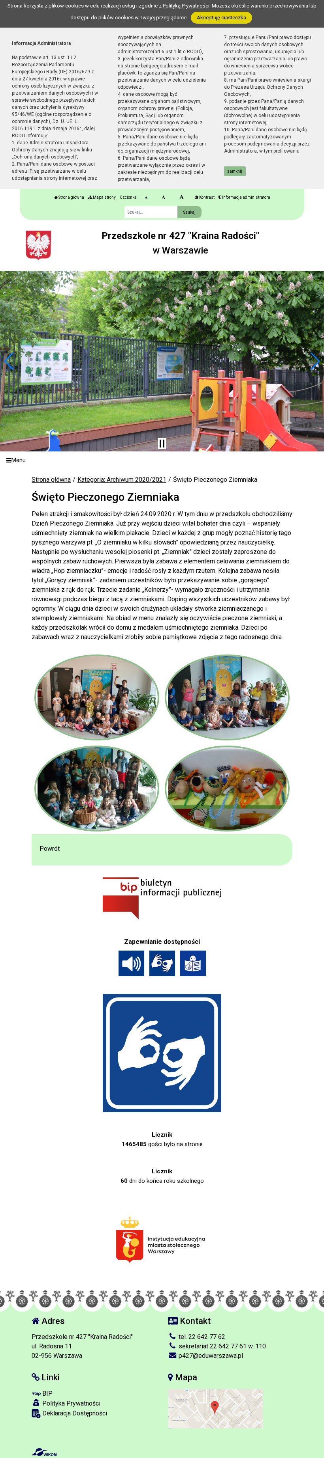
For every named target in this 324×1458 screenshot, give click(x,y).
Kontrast (206, 197)
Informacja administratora (245, 197)
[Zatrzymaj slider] (162, 443)
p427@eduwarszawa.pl (210, 1355)
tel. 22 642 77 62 (201, 1337)
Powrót (50, 848)
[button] (9, 361)
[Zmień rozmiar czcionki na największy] (181, 197)
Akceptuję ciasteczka (221, 18)
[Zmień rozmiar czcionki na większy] (163, 197)
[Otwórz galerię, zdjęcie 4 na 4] (227, 788)
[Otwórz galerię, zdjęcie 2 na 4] (227, 697)
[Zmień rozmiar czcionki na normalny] (146, 197)
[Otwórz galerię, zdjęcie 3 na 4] (97, 788)
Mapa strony (104, 197)
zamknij (234, 171)
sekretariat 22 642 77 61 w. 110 (221, 1346)
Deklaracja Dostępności (74, 1413)
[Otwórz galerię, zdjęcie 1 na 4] (97, 697)
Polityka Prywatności (70, 1403)
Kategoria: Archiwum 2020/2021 (121, 479)
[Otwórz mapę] (215, 1408)
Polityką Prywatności (186, 6)
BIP (47, 1393)
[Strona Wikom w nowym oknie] (44, 1452)
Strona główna (71, 197)
